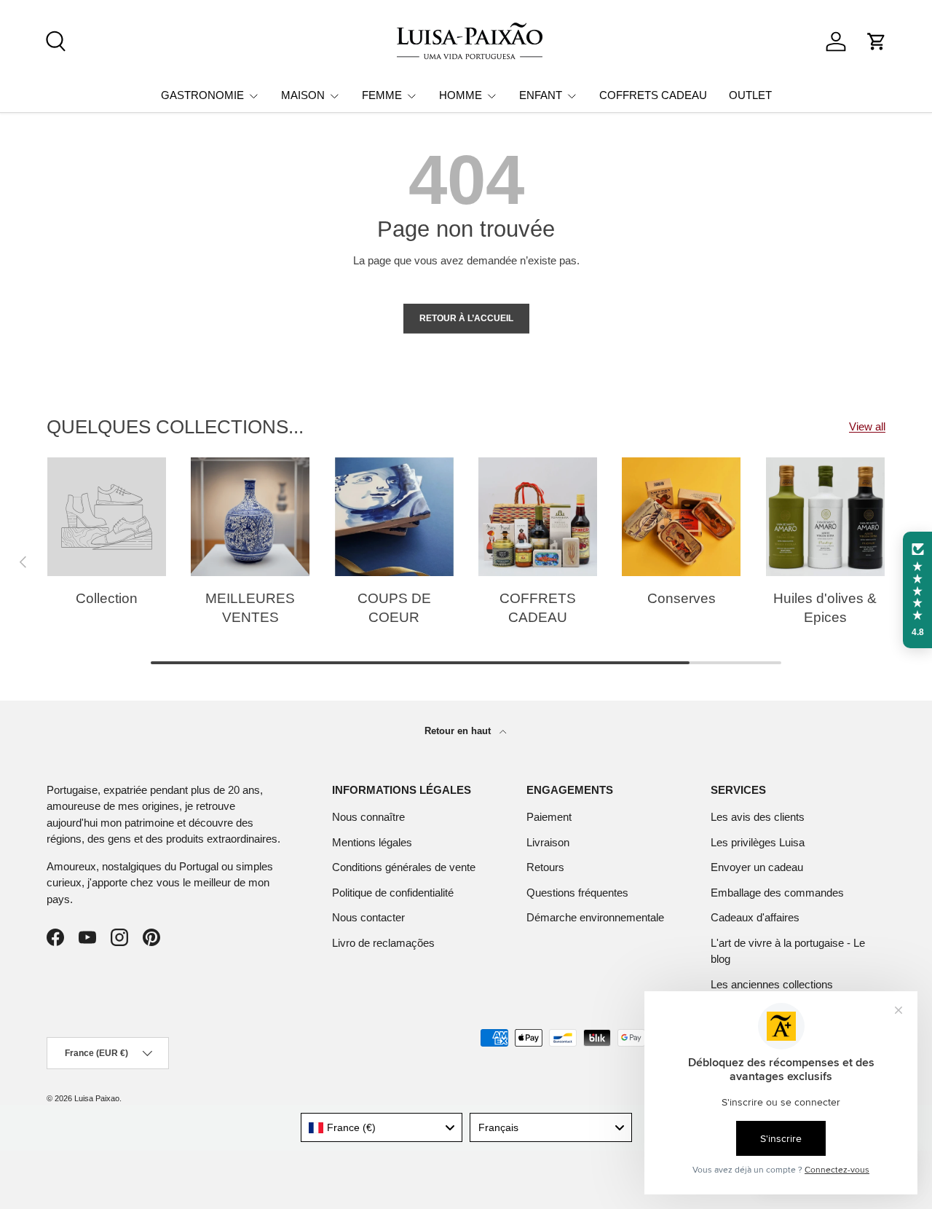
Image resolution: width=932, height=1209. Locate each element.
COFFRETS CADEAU (653, 95)
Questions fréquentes (577, 892)
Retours (545, 867)
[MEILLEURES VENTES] (250, 516)
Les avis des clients (758, 817)
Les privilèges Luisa (758, 842)
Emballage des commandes (777, 892)
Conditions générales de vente (403, 867)
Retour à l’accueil (466, 318)
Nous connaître (368, 817)
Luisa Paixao (96, 1098)
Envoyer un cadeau (757, 867)
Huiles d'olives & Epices (825, 608)
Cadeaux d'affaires (755, 917)
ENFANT (540, 95)
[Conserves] (681, 516)
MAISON (303, 95)
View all (867, 426)
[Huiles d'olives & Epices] (825, 516)
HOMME (460, 95)
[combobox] (382, 1127)
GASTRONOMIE (202, 95)
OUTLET (750, 95)
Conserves (681, 598)
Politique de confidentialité (393, 892)
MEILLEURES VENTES (250, 608)
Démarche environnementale (595, 917)
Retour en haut (459, 730)
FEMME (382, 95)
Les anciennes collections (772, 984)
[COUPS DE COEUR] (394, 516)
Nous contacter (368, 917)
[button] (877, 41)
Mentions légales (372, 842)
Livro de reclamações (383, 943)
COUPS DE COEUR (394, 608)
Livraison (547, 842)
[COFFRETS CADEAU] (537, 516)
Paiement (549, 817)
